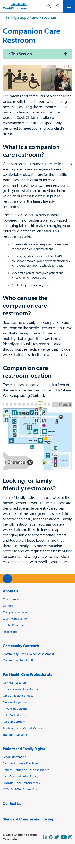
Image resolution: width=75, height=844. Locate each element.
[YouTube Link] (64, 837)
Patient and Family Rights (24, 748)
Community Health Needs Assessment (28, 654)
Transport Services (15, 734)
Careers (8, 606)
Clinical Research (14, 682)
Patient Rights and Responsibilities (26, 770)
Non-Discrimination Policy (20, 776)
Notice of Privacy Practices (20, 763)
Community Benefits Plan (20, 660)
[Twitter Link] (56, 837)
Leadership (10, 632)
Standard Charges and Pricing (28, 819)
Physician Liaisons (15, 708)
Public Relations (14, 625)
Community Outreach (21, 645)
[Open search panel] (58, 6)
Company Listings (15, 612)
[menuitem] (37, 610)
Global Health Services (18, 695)
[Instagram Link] (70, 837)
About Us (10, 591)
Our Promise (11, 599)
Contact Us (12, 803)
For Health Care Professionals (27, 674)
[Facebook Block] (51, 837)
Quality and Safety (15, 619)
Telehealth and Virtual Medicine (24, 728)
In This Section (20, 53)
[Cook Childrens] (15, 6)
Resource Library (14, 721)
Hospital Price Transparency (21, 783)
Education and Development (22, 689)
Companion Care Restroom (31, 35)
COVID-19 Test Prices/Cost (21, 789)
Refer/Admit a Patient (17, 715)
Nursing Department (16, 702)
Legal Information (14, 757)
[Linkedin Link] (45, 837)
